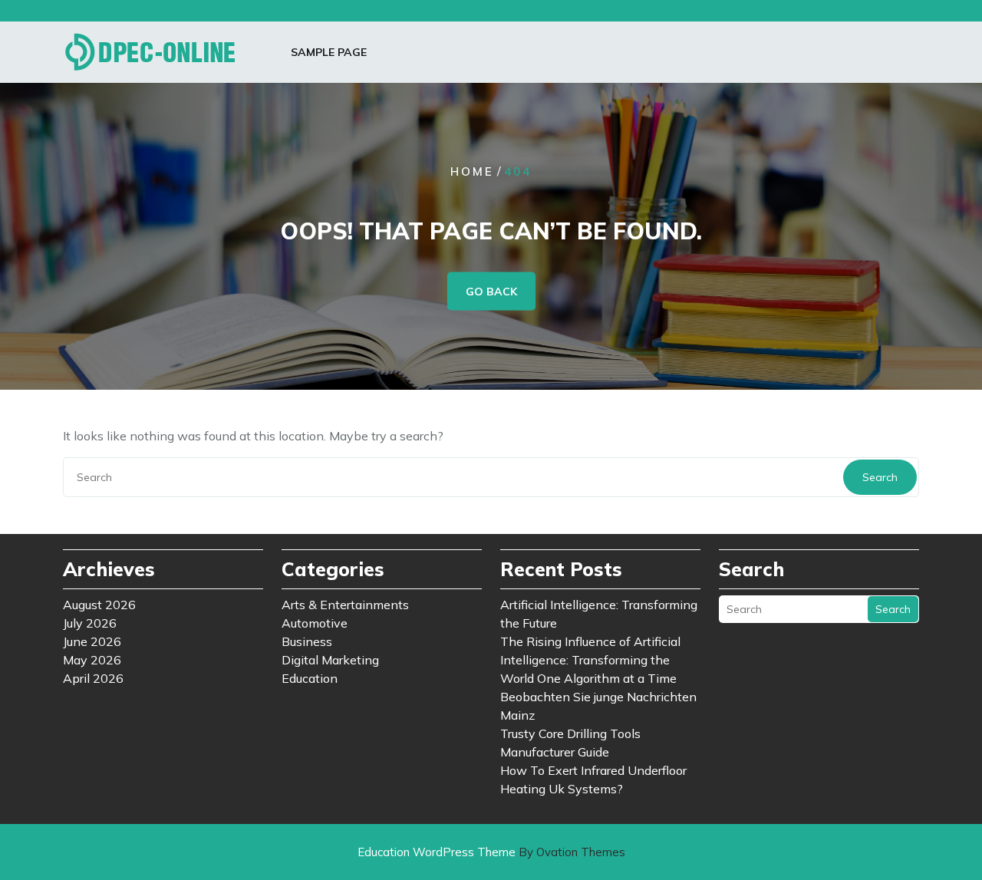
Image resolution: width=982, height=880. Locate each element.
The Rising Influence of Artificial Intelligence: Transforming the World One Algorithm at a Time (590, 660)
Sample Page (329, 52)
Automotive (315, 623)
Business (307, 641)
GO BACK (491, 291)
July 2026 (90, 623)
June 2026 (92, 641)
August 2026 (99, 604)
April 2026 (93, 678)
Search (880, 477)
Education (310, 678)
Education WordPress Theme (491, 852)
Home (472, 171)
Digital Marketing (330, 659)
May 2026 (92, 659)
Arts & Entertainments (345, 604)
